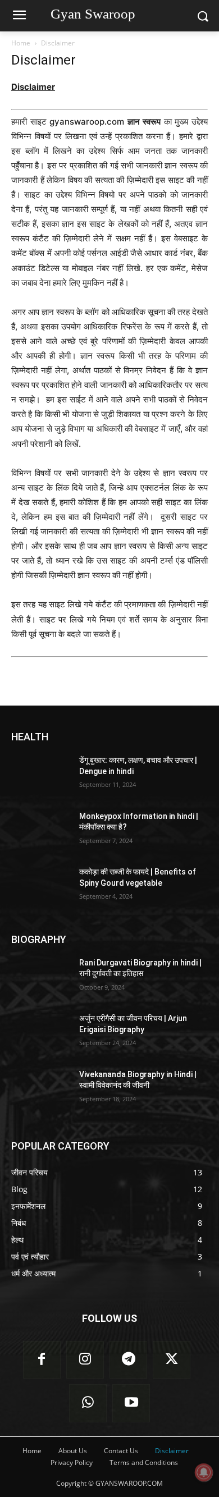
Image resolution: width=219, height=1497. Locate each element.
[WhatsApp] (88, 1403)
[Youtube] (131, 1403)
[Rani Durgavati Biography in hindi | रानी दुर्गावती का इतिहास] (40, 978)
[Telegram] (128, 1360)
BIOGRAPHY (38, 939)
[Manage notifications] (204, 1472)
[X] (171, 1360)
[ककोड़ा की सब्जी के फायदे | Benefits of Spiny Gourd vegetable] (40, 887)
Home (20, 43)
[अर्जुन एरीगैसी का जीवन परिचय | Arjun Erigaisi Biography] (40, 1034)
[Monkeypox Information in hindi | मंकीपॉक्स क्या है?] (40, 832)
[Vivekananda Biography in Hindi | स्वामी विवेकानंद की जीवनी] (40, 1090)
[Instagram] (85, 1360)
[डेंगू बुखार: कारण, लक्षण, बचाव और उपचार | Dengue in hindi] (40, 775)
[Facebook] (42, 1360)
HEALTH (29, 737)
